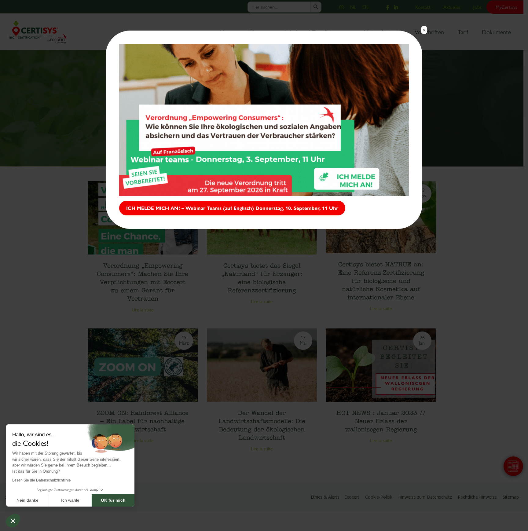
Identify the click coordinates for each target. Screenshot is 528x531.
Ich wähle (70, 500)
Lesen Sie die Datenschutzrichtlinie (41, 480)
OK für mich (113, 500)
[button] (13, 520)
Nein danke (27, 500)
